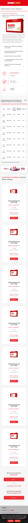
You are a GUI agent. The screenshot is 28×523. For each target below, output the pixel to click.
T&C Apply (14, 207)
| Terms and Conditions (6, 513)
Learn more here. (22, 518)
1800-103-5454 (15, 486)
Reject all (17, 520)
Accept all (11, 520)
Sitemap (3, 512)
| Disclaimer (16, 512)
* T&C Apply (12, 75)
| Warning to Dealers (14, 513)
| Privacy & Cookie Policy (9, 512)
